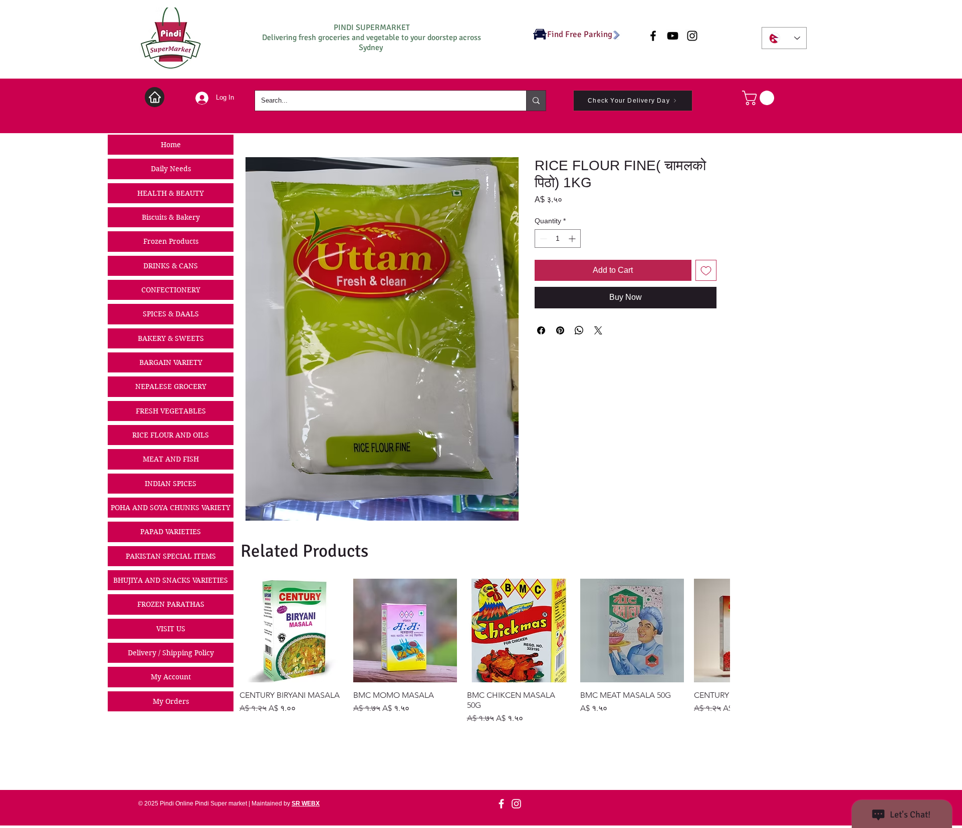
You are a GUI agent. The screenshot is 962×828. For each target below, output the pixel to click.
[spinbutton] (558, 238)
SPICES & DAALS (171, 313)
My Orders (171, 701)
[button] (760, 98)
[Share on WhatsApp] (579, 330)
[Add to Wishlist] (705, 270)
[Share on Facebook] (541, 330)
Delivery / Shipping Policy (171, 652)
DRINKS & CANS (170, 265)
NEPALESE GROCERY (170, 386)
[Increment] (573, 238)
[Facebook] (501, 803)
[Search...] (536, 101)
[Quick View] (291, 630)
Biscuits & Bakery (171, 217)
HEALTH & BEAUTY (170, 193)
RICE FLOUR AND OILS (170, 435)
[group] (484, 651)
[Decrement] (542, 238)
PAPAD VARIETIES (170, 531)
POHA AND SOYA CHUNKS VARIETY (170, 507)
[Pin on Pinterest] (560, 330)
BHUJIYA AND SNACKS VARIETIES (170, 580)
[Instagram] (516, 803)
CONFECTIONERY (170, 289)
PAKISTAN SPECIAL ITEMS (171, 556)
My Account (171, 676)
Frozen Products (170, 241)
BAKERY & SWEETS (171, 338)
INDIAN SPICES (170, 483)
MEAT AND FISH (171, 459)
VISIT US (170, 628)
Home (171, 144)
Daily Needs (171, 168)
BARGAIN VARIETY (170, 362)
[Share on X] (598, 330)
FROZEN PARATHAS (170, 604)
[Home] (154, 97)
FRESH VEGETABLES (171, 411)
